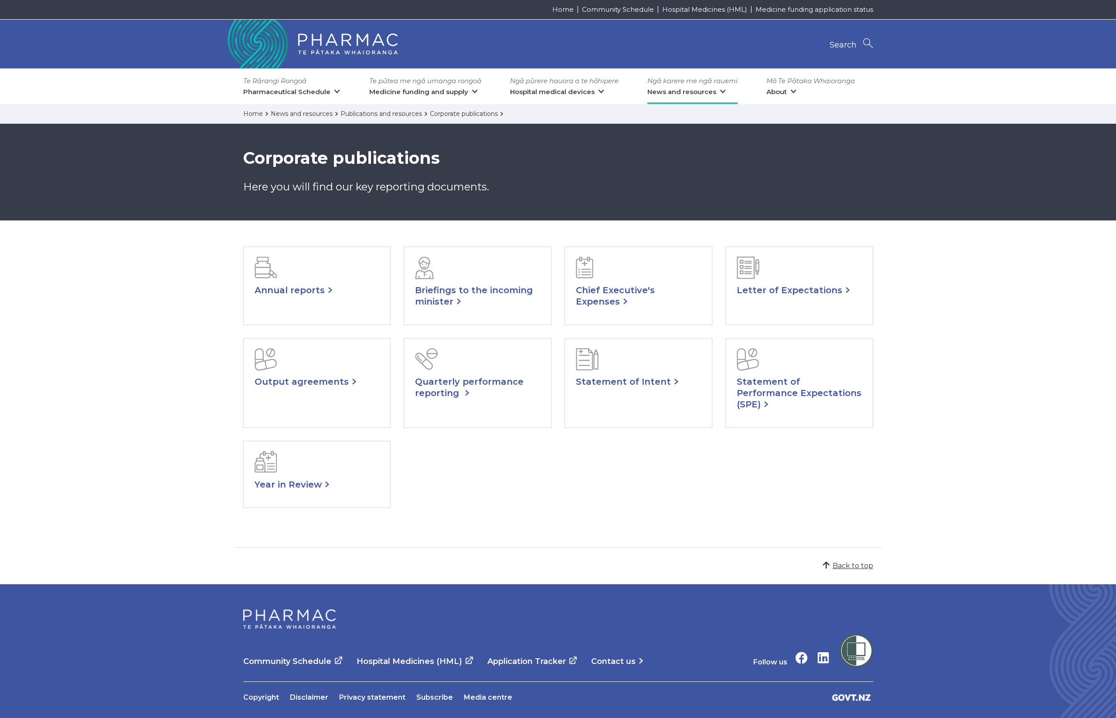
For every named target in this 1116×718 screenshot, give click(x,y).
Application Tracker (526, 661)
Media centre (488, 697)
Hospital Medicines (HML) (704, 9)
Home (563, 9)
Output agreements (302, 381)
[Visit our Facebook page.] (801, 657)
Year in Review (288, 484)
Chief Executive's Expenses (615, 296)
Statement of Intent (623, 381)
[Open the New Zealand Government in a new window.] (851, 697)
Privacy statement (372, 697)
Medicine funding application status (814, 9)
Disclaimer (309, 697)
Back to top (853, 566)
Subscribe (434, 697)
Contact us (613, 661)
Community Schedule (618, 9)
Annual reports (290, 290)
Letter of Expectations (789, 290)
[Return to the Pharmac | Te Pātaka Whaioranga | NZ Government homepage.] (312, 44)
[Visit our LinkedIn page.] (823, 657)
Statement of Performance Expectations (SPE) (799, 393)
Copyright (261, 697)
